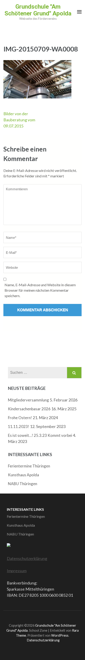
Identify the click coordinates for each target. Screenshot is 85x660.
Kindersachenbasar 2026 (29, 408)
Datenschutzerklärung (27, 558)
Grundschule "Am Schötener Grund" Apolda (38, 10)
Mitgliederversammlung (28, 400)
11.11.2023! (18, 426)
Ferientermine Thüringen (29, 466)
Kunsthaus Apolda (23, 474)
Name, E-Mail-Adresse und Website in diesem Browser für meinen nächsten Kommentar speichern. (40, 290)
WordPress (59, 635)
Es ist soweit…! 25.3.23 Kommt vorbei (40, 435)
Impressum (17, 570)
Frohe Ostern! (20, 417)
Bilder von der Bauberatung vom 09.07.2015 (19, 119)
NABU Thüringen (22, 483)
